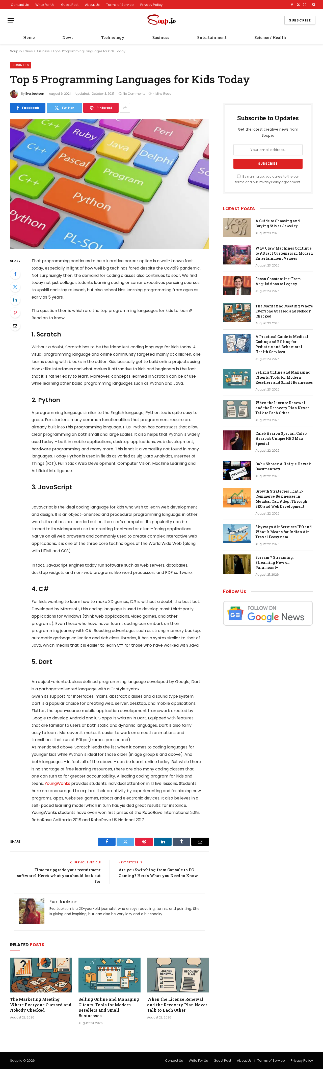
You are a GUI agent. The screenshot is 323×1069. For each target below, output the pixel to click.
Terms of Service (120, 4)
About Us (92, 4)
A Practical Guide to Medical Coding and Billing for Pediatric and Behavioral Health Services (281, 344)
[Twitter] (15, 287)
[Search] (313, 4)
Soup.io (16, 51)
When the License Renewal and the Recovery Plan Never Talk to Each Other (177, 1005)
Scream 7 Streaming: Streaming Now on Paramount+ (274, 562)
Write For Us (45, 4)
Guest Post (69, 4)
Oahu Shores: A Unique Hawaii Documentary (283, 466)
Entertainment (212, 37)
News (67, 37)
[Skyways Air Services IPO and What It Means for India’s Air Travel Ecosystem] (237, 533)
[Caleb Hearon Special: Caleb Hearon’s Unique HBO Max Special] (237, 440)
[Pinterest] (15, 313)
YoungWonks (57, 783)
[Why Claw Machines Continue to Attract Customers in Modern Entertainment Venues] (237, 254)
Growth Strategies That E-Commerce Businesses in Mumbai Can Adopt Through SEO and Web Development (281, 499)
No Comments (134, 93)
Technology (112, 37)
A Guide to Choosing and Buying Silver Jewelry (277, 223)
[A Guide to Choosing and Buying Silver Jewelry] (237, 227)
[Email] (15, 326)
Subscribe (300, 20)
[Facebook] (15, 274)
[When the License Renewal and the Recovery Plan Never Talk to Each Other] (178, 975)
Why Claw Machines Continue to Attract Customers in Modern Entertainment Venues (284, 253)
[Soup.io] (161, 20)
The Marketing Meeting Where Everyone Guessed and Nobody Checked (40, 1005)
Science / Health (270, 37)
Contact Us (20, 4)
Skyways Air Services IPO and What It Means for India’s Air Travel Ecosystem (283, 531)
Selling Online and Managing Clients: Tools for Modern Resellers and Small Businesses (108, 1007)
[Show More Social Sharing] (125, 108)
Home (29, 37)
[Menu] (11, 20)
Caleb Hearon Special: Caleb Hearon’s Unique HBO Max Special (281, 438)
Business (160, 37)
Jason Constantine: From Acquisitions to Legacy (278, 281)
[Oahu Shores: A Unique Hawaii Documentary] (237, 470)
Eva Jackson (34, 93)
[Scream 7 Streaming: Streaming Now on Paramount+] (237, 564)
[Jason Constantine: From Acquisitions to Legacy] (237, 285)
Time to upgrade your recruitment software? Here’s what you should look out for (59, 875)
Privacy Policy (151, 4)
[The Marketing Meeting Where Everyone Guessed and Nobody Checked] (41, 975)
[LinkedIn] (15, 300)
